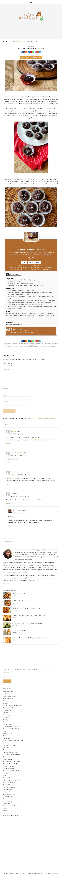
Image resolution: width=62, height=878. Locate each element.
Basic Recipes (7, 715)
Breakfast (6, 719)
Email (5, 395)
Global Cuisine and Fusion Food (13, 740)
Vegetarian (6, 803)
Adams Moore (15, 472)
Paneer (5, 808)
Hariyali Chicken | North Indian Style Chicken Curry (27, 623)
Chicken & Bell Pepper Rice (20, 601)
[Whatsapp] (33, 52)
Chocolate (16, 346)
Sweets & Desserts (36, 343)
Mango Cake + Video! (18, 593)
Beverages (6, 717)
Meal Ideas (6, 747)
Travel (5, 799)
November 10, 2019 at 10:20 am (20, 496)
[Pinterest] (31, 52)
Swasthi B (14, 431)
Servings (17, 274)
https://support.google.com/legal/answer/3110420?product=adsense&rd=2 (29, 440)
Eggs (4, 731)
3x (13, 274)
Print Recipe (38, 57)
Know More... (7, 584)
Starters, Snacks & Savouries (12, 780)
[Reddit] (26, 52)
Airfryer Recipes (8, 691)
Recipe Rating (7, 363)
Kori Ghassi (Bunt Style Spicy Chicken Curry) (26, 608)
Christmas (19, 343)
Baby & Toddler (8, 698)
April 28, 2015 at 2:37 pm (18, 434)
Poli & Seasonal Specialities (11, 754)
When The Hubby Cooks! (11, 815)
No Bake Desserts (51, 346)
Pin (32, 262)
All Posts (13, 343)
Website (5, 401)
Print (24, 262)
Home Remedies (8, 743)
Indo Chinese (7, 724)
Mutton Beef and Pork (10, 752)
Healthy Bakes (7, 710)
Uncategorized (7, 801)
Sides (4, 810)
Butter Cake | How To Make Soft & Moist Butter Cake (28, 615)
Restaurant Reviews (9, 768)
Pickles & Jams (7, 759)
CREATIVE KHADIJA (17, 453)
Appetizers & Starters (9, 782)
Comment (6, 370)
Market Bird (54, 873)
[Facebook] (22, 52)
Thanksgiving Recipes (47, 343)
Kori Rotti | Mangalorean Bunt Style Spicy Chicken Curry (29, 638)
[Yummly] (38, 52)
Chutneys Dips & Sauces (10, 726)
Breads (5, 703)
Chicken (5, 722)
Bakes (5, 701)
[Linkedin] (29, 52)
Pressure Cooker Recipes (11, 764)
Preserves (6, 757)
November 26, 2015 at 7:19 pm (20, 475)
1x (7, 274)
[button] (28, 257)
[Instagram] (36, 52)
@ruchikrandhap (28, 332)
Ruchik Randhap (31, 16)
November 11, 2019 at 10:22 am (22, 513)
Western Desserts (8, 792)
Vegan (5, 813)
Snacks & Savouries (9, 785)
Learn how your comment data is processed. (41, 418)
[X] (24, 52)
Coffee (21, 346)
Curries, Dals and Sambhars (11, 806)
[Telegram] (40, 52)
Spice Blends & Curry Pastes (12, 761)
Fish (4, 775)
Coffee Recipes (42, 346)
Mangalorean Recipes (9, 745)
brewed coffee (13, 478)
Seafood (5, 773)
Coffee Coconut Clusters (31, 346)
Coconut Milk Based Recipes (12, 729)
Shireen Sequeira (47, 269)
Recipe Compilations (9, 696)
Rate (38, 262)
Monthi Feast (7, 738)
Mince (5, 750)
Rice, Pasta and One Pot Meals (12, 771)
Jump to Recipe (26, 57)
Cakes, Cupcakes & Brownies (12, 705)
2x (10, 274)
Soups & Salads (8, 778)
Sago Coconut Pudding (19, 630)
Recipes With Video (9, 766)
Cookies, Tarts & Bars (9, 708)
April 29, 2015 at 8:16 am (18, 455)
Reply (8, 443)
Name (5, 389)
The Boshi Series (8, 796)
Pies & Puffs (6, 712)
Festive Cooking (26, 343)
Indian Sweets (7, 789)
